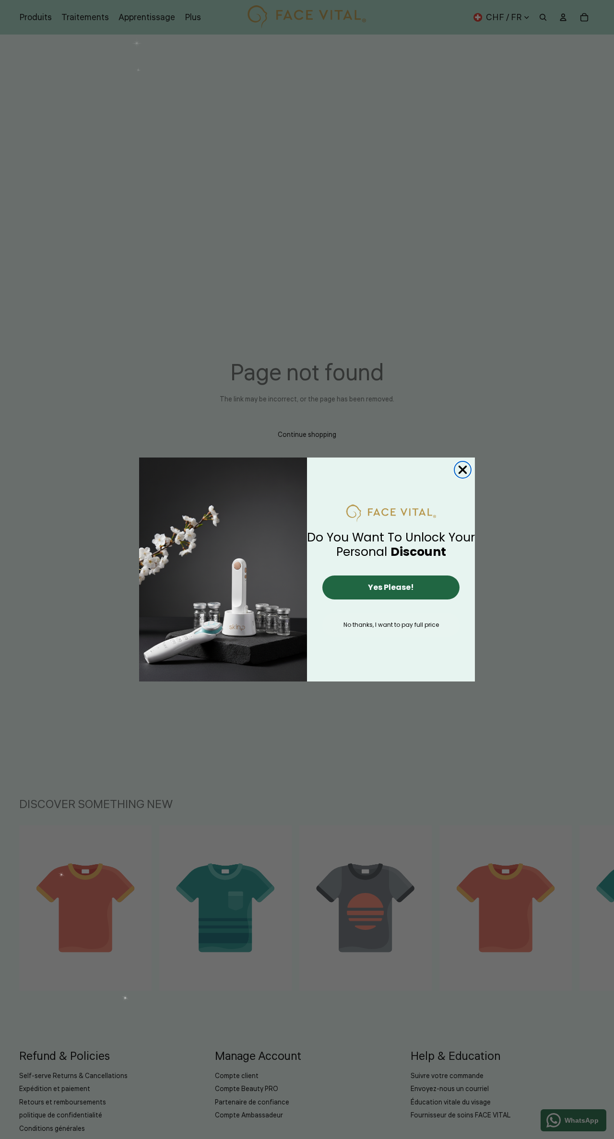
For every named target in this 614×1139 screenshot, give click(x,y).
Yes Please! (391, 587)
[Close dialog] (462, 469)
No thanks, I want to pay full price (391, 625)
